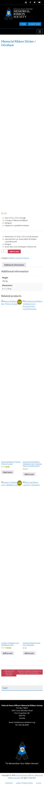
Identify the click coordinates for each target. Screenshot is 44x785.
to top (38, 783)
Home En (9, 783)
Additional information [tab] (14, 265)
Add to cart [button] (29, 474)
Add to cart (14, 251)
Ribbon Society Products (19, 258)
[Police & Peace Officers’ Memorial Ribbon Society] (20, 13)
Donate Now (34, 24)
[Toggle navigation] (40, 32)
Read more (7, 472)
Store (23, 24)
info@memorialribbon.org (24, 722)
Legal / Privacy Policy (24, 783)
